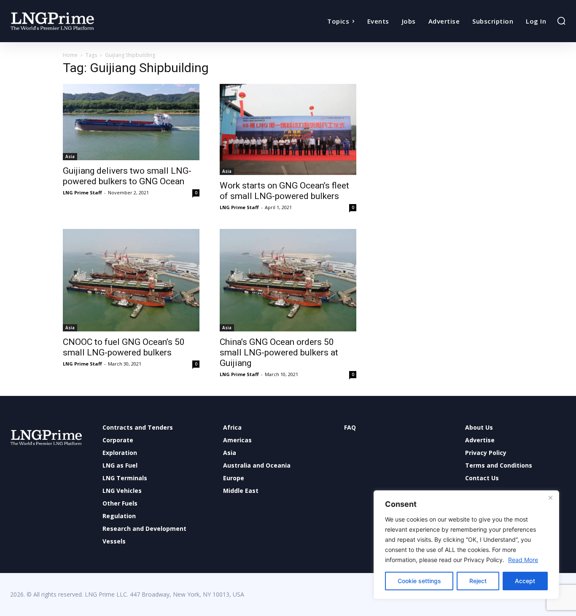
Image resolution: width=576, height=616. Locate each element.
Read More (523, 559)
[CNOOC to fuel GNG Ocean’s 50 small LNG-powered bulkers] (131, 280)
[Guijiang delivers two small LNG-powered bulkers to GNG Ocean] (131, 122)
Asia (70, 156)
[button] (561, 20)
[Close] (550, 497)
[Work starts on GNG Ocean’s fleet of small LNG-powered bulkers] (288, 129)
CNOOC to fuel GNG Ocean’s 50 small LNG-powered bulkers (124, 347)
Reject (478, 580)
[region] (466, 544)
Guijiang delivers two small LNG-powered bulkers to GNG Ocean (127, 176)
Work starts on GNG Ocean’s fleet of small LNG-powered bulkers (284, 190)
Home (70, 55)
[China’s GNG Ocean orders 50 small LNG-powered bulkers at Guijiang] (288, 280)
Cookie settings (419, 580)
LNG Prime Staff (82, 192)
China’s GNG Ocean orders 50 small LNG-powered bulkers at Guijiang (279, 352)
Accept (525, 580)
